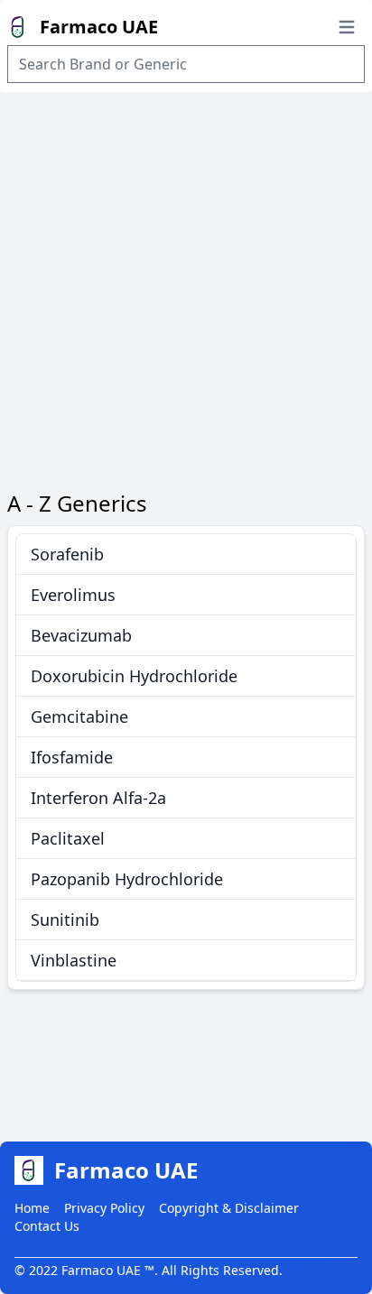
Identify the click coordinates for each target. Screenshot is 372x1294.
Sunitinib (65, 919)
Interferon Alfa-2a (98, 798)
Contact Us (46, 1225)
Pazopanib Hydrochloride (127, 879)
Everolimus (73, 594)
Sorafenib (67, 554)
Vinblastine (73, 960)
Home (32, 1207)
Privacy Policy (104, 1207)
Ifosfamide (72, 757)
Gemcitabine (79, 716)
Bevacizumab (81, 635)
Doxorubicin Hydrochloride (134, 676)
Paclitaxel (68, 838)
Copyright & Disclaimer (229, 1207)
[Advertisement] (186, 287)
